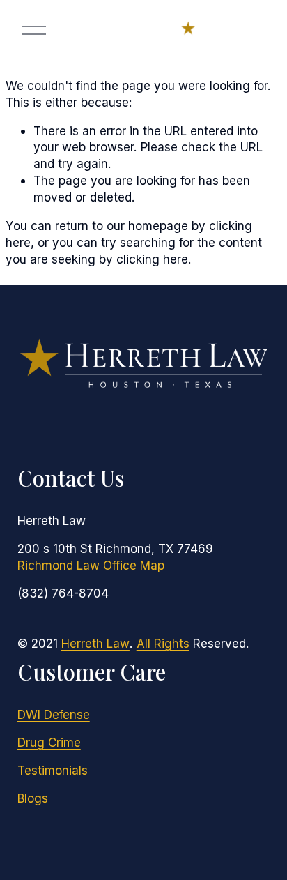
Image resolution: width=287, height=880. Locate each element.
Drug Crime (49, 742)
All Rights (163, 643)
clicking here (152, 259)
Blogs (32, 798)
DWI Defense (53, 714)
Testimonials (52, 770)
